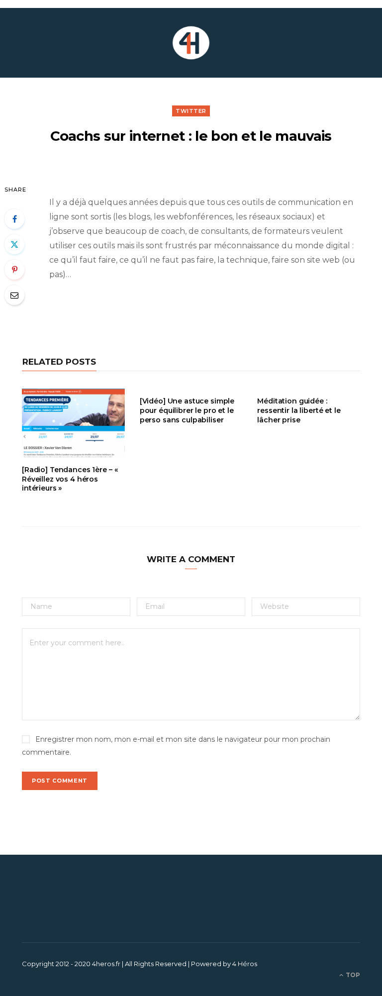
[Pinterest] (14, 270)
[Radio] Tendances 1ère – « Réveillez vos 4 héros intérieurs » (69, 479)
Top (352, 975)
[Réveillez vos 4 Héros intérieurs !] (191, 42)
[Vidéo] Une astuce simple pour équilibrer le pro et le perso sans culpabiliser (187, 410)
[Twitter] (14, 244)
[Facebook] (14, 219)
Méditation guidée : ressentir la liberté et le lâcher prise (298, 410)
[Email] (14, 295)
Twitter (191, 110)
